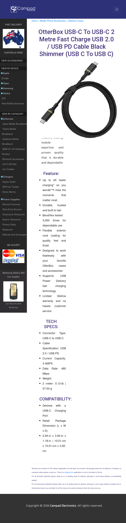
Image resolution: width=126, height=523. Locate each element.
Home (34, 20)
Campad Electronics (63, 505)
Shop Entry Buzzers (12, 209)
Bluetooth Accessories (13, 159)
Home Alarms (9, 191)
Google (5, 78)
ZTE (4, 98)
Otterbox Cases (75, 20)
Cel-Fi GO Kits (9, 164)
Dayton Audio (9, 181)
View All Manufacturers (13, 103)
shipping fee (69, 472)
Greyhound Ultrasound (13, 214)
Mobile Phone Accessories (53, 20)
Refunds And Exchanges (14, 234)
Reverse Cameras (11, 204)
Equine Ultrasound (11, 219)
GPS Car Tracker (10, 186)
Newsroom (7, 229)
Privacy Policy (9, 224)
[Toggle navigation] (116, 9)
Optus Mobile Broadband (14, 123)
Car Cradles (8, 169)
